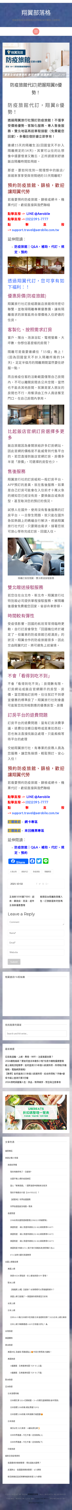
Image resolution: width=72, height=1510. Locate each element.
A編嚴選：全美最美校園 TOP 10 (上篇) (26, 1366)
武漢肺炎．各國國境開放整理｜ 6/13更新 (24, 1470)
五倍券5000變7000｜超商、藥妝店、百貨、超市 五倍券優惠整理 (21, 900)
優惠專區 (9, 1151)
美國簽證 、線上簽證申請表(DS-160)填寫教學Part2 (32, 1234)
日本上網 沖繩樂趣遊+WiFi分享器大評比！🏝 (29, 1324)
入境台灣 (13, 872)
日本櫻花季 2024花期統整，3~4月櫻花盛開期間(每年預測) (34, 1400)
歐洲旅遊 (9, 1380)
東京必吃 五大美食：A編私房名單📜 (25, 1428)
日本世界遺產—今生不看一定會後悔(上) (26, 1435)
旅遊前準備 (12, 1165)
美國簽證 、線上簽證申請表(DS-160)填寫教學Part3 (32, 1241)
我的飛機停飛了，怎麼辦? (20, 1172)
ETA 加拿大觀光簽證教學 (20, 1255)
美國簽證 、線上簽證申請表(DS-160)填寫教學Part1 (31, 1227)
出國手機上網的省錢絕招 (20, 1179)
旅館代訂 (24, 872)
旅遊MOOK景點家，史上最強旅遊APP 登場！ (29, 1276)
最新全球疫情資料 (12, 1456)
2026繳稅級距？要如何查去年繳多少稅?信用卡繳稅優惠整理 (34, 1061)
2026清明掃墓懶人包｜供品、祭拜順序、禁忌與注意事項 (33, 1082)
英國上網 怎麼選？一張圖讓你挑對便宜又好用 (29, 1296)
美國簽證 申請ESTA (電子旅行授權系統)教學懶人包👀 (32, 1248)
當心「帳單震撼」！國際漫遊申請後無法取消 (28, 1185)
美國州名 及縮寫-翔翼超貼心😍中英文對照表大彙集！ (30, 1352)
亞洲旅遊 (9, 1386)
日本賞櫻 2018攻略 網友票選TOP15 (24, 1407)
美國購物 (9, 1338)
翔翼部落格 (36, 13)
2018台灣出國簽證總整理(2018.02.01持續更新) (28, 1220)
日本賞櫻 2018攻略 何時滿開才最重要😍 (26, 1414)
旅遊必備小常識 (11, 1158)
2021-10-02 (16, 883)
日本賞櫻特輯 (13, 1393)
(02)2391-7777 (28, 219)
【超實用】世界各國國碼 (20, 1199)
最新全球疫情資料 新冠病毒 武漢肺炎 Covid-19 (34, 74)
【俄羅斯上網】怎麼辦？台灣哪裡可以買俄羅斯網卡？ (32, 1289)
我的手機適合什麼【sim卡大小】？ (24, 1192)
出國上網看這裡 (11, 1262)
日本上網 (11, 1310)
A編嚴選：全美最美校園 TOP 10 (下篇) (26, 1373)
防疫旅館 (36, 872)
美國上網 (11, 1269)
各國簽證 (11, 1213)
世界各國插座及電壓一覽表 (21, 1206)
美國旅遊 (11, 1359)
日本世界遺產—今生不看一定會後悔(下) (26, 1442)
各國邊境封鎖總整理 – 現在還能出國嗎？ (24, 1463)
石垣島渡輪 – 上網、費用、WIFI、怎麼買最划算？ (29, 1056)
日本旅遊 (11, 1421)
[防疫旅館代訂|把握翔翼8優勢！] (36, 60)
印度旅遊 (11, 1449)
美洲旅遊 (9, 1345)
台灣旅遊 (9, 1331)
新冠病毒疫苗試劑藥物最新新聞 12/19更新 (25, 1477)
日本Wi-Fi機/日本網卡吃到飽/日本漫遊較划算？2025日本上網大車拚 (38, 1317)
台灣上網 (11, 1303)
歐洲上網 (11, 1282)
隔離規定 (48, 872)
